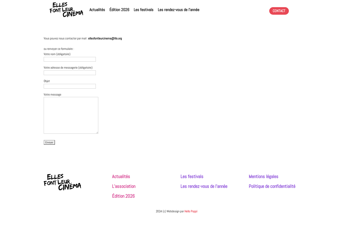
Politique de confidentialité (272, 186)
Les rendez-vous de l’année (178, 9)
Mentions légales (263, 176)
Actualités (97, 9)
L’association (123, 186)
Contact (279, 10)
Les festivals (143, 9)
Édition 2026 (119, 9)
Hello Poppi (190, 211)
